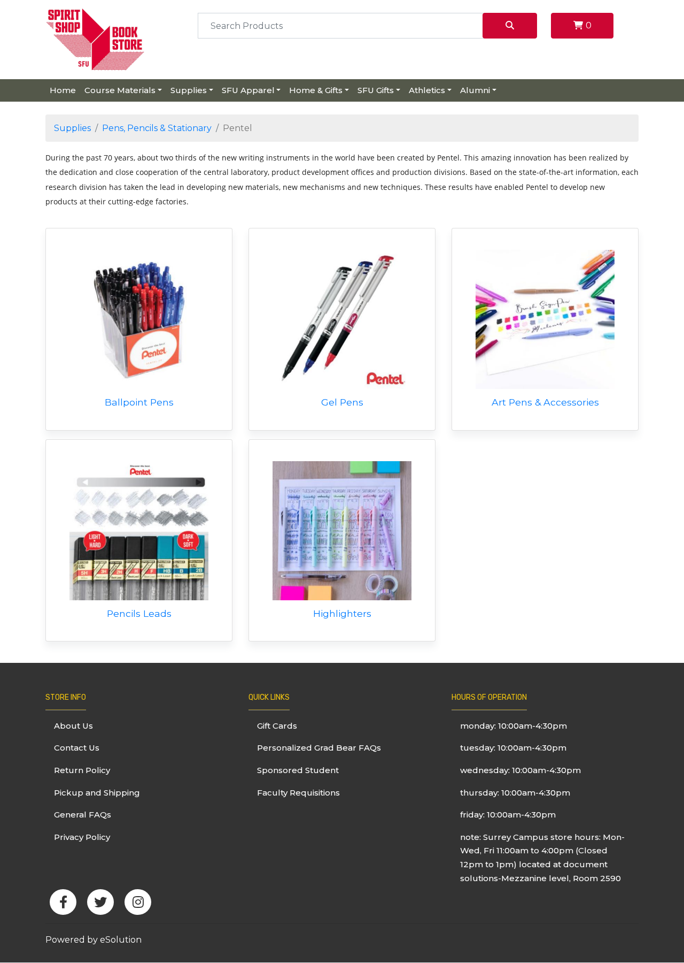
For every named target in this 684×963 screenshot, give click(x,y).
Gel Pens (342, 402)
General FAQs (82, 814)
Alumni (475, 90)
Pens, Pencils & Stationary (157, 128)
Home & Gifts (316, 90)
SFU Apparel (248, 90)
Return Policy (82, 770)
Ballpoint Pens (139, 402)
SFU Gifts (375, 90)
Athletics (427, 90)
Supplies (188, 90)
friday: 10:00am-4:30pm (508, 814)
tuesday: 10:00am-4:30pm (513, 748)
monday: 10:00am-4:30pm (513, 726)
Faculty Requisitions (298, 793)
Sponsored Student (298, 770)
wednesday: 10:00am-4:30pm (520, 770)
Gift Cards (277, 726)
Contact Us (76, 748)
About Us (73, 726)
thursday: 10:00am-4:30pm (515, 793)
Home (63, 90)
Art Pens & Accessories (545, 402)
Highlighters (342, 613)
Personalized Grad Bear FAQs (319, 748)
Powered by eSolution (93, 940)
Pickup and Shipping (97, 793)
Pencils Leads (139, 613)
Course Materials (120, 90)
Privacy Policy (82, 837)
